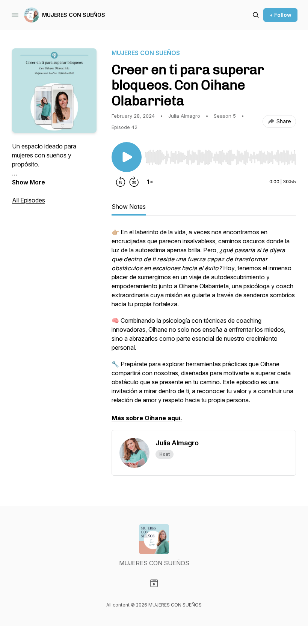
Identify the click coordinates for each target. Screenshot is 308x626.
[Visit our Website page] (154, 583)
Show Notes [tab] (129, 206)
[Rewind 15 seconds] (120, 182)
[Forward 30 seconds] (134, 182)
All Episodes (28, 200)
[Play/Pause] (127, 157)
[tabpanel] (204, 329)
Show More (28, 182)
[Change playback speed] (149, 182)
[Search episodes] (256, 14)
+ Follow (280, 15)
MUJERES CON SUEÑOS (73, 15)
